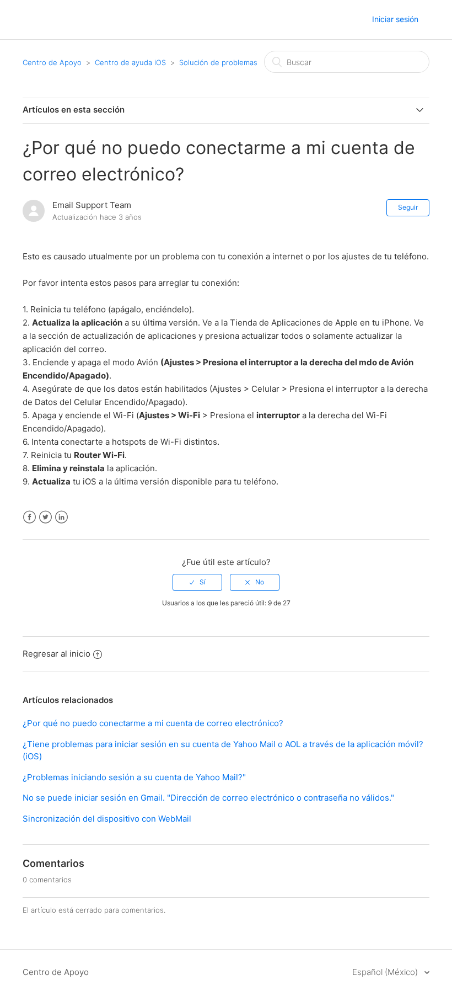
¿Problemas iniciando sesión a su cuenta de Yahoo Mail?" (134, 777)
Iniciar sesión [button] (395, 19)
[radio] (197, 582)
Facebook (29, 517)
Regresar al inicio (56, 653)
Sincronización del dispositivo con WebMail (107, 818)
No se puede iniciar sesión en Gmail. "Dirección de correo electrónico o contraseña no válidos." (208, 797)
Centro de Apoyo (52, 62)
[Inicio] (33, 20)
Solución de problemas (218, 62)
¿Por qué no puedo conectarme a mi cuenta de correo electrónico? (153, 723)
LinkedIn (61, 517)
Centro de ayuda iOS (130, 62)
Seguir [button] (408, 207)
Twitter (45, 517)
